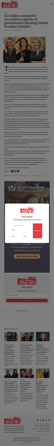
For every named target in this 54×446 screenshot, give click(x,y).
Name (13, 229)
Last (24, 236)
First (13, 236)
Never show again (27, 244)
